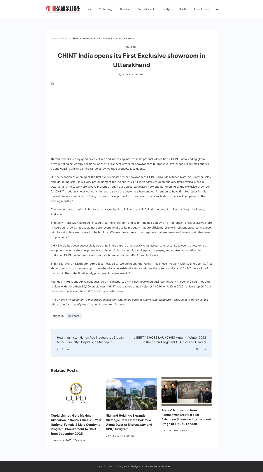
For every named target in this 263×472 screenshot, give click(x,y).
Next (199, 349)
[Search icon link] (216, 9)
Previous (66, 349)
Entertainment (146, 9)
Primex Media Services (158, 466)
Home (88, 9)
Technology (106, 9)
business (73, 315)
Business (125, 9)
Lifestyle (166, 9)
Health (182, 9)
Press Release (202, 9)
